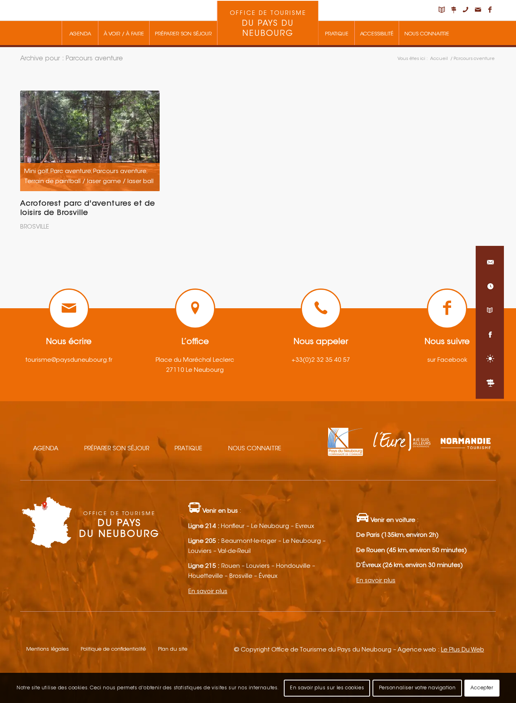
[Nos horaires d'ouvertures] (490, 286)
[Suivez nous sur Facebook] (490, 334)
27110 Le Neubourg (195, 370)
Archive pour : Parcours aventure (71, 59)
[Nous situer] (490, 383)
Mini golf (36, 172)
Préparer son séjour (116, 449)
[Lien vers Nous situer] (453, 10)
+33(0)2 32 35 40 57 (320, 360)
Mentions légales (47, 649)
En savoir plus (207, 592)
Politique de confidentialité (113, 649)
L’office (195, 342)
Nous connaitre (254, 449)
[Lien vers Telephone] (466, 10)
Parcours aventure (119, 172)
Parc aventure (70, 172)
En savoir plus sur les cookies (327, 687)
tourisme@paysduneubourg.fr (68, 360)
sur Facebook (447, 360)
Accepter (481, 687)
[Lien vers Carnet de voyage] (441, 10)
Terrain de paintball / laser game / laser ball (89, 182)
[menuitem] (80, 33)
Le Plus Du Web (462, 650)
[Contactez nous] (490, 262)
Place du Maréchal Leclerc (195, 360)
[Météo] (490, 358)
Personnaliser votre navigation (417, 687)
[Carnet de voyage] (490, 310)
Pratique (188, 449)
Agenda (45, 449)
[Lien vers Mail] (478, 10)
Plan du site (172, 649)
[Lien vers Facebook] (490, 10)
